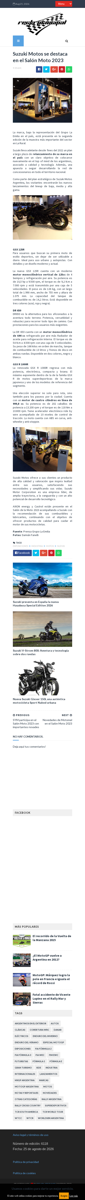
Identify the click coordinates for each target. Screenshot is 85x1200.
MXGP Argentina (25, 1080)
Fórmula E (56, 1061)
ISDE (38, 1067)
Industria (37, 546)
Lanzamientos (48, 1074)
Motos (50, 546)
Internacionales (25, 1074)
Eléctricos (21, 1036)
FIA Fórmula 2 (43, 1048)
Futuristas (21, 1061)
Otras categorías (26, 1099)
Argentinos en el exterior (30, 1023)
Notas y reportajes (26, 1093)
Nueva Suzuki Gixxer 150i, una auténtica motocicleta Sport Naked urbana (39, 700)
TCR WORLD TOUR (52, 1111)
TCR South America (26, 1111)
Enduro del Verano (27, 1042)
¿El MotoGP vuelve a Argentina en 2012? (47, 957)
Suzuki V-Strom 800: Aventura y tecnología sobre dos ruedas (41, 652)
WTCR (29, 1118)
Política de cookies (24, 1173)
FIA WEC (40, 1055)
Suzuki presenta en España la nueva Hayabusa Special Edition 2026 (36, 603)
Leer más (73, 1195)
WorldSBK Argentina (51, 1118)
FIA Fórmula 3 (23, 1055)
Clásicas (20, 1029)
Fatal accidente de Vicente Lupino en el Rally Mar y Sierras (51, 998)
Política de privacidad (26, 1162)
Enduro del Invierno (45, 1036)
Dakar (57, 1029)
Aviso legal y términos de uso (30, 1134)
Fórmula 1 (39, 1061)
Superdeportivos (55, 1105)
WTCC (18, 1118)
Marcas (43, 1080)
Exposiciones (20, 546)
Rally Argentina (51, 1099)
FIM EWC (53, 1055)
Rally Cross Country (28, 1105)
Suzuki (61, 546)
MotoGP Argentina (27, 1086)
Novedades (50, 1093)
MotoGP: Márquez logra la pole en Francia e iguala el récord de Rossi (51, 979)
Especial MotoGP (53, 1042)
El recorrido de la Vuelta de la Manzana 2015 (52, 938)
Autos (55, 1023)
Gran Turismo (23, 1067)
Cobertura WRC (39, 1029)
